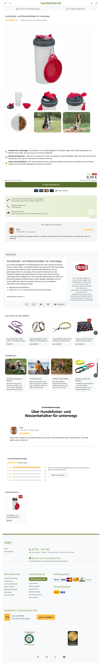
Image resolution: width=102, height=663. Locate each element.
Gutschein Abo (34, 589)
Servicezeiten (33, 597)
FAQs (6, 549)
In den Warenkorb (51, 184)
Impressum (8, 592)
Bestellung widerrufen (38, 579)
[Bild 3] (47, 100)
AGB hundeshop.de (10, 584)
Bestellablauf (8, 551)
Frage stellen (60, 304)
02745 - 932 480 (41, 549)
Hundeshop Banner (35, 595)
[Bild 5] (18, 122)
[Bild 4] (76, 100)
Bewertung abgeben (58, 475)
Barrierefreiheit (9, 595)
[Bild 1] (51, 56)
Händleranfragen (34, 592)
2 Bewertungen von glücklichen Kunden (33, 20)
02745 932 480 (16, 207)
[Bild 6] (47, 122)
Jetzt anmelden (46, 617)
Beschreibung (11, 254)
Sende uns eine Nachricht (46, 558)
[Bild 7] (76, 122)
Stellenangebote (34, 586)
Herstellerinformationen (15, 296)
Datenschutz (8, 581)
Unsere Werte (33, 583)
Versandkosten (93, 180)
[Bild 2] (18, 100)
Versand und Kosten (11, 578)
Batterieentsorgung (10, 589)
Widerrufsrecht (9, 587)
